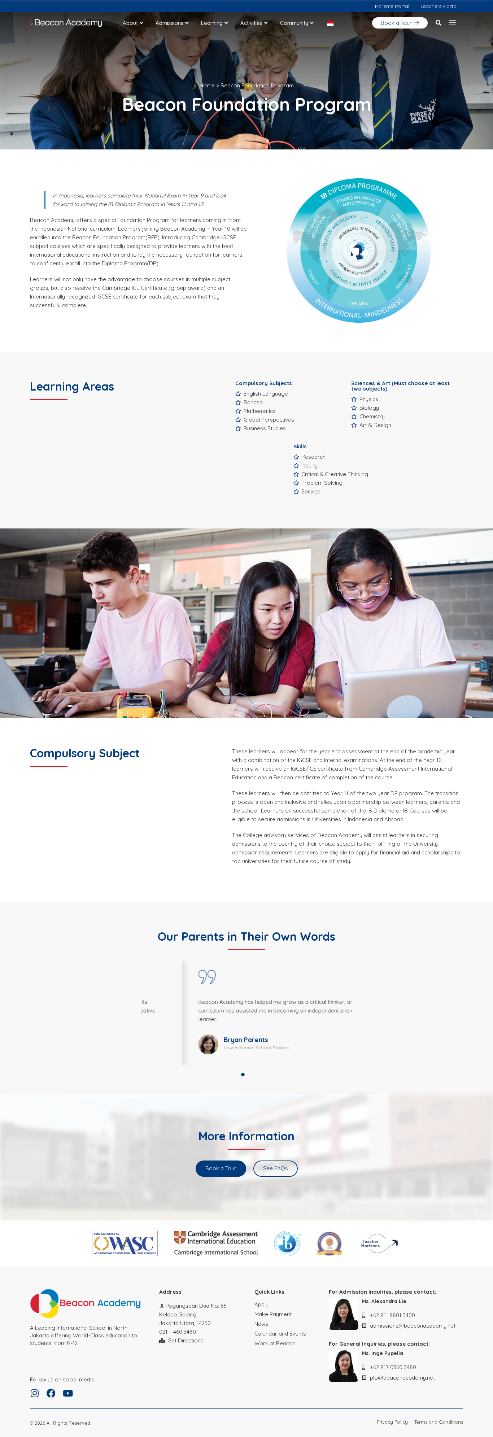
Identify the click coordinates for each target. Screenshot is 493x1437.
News (261, 1324)
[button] (438, 23)
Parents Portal (392, 6)
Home (207, 85)
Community (294, 22)
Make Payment (273, 1314)
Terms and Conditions (438, 1422)
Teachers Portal (439, 6)
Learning (212, 22)
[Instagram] (34, 1393)
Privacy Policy (392, 1422)
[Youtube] (67, 1393)
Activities (251, 22)
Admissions (169, 22)
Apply (261, 1304)
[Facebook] (51, 1393)
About (130, 22)
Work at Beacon (275, 1343)
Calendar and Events (280, 1333)
